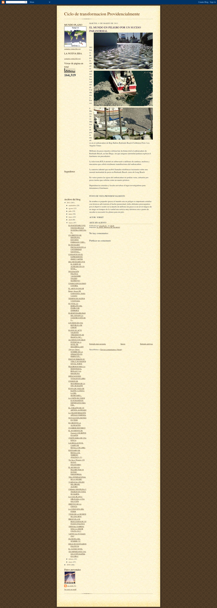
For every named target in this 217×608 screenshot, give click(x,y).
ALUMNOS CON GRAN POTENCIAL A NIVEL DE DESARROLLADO (76, 343)
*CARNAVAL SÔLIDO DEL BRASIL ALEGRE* (76, 484)
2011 (69, 202)
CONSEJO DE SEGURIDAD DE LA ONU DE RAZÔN (76, 383)
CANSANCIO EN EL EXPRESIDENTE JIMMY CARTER (75, 256)
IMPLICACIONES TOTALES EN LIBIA (76, 377)
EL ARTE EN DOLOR (76, 288)
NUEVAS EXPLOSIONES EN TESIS (77, 419)
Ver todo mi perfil (70, 589)
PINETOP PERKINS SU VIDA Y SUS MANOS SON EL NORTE (77, 361)
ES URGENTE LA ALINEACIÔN (74, 424)
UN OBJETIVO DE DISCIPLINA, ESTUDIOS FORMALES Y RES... (77, 238)
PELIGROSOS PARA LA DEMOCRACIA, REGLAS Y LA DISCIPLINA (76, 370)
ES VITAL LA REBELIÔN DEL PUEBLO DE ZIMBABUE (75, 307)
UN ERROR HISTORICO (76, 428)
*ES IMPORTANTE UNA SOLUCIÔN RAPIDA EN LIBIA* (77, 553)
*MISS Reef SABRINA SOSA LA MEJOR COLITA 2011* (76, 528)
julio (70, 211)
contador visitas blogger (72, 49)
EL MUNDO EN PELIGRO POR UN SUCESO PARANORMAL (76, 470)
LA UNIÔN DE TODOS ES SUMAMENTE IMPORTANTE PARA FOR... (77, 401)
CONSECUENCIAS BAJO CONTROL (77, 284)
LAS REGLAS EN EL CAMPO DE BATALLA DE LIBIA (76, 445)
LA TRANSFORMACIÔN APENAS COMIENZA (77, 414)
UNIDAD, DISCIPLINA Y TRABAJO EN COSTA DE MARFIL (77, 491)
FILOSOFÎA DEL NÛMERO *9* (74, 540)
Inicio (123, 344)
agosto (71, 208)
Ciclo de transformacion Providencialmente (102, 14)
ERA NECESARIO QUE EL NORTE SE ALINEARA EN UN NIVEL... (76, 265)
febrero (71, 559)
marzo (71, 223)
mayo (71, 217)
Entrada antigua (146, 344)
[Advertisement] (73, 123)
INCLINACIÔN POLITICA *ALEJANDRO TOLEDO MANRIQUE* (74, 276)
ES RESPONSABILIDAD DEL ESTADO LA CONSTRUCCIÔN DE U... (77, 316)
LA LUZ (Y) (71, 586)
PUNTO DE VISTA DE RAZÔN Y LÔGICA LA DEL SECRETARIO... (76, 392)
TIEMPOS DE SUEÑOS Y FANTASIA (76, 299)
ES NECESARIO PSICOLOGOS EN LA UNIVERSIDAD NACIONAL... (77, 248)
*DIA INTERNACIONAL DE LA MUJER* (77, 478)
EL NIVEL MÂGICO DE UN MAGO (108, 227)
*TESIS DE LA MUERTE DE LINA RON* (77, 515)
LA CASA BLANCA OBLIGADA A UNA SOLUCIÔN (76, 499)
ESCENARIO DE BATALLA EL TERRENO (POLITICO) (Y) (75, 453)
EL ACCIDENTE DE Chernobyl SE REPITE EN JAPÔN (77, 432)
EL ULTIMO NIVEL (75, 549)
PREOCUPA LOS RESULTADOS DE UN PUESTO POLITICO (77, 521)
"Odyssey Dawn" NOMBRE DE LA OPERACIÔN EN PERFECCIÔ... (75, 352)
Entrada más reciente (97, 344)
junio (71, 214)
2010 (69, 565)
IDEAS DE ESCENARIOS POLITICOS (77, 545)
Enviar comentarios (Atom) (111, 349)
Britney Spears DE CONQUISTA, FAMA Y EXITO (76, 293)
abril (70, 220)
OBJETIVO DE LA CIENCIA (74, 505)
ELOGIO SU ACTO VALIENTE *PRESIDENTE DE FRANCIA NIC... (76, 333)
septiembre (72, 205)
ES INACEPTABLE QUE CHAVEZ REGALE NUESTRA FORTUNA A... (77, 228)
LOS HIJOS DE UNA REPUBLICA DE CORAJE (75, 325)
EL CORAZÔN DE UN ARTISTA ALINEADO (77, 409)
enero (71, 562)
